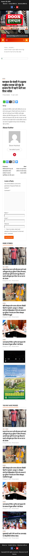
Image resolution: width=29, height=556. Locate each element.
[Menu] (6, 40)
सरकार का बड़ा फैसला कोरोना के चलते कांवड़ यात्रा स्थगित (21, 170)
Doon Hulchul (7, 94)
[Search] (24, 40)
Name (6, 213)
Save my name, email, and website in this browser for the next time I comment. (14, 231)
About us (5, 3)
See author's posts (14, 149)
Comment (7, 190)
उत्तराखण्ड (3, 78)
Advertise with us (22, 3)
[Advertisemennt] (14, 28)
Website (6, 224)
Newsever (22, 552)
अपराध (4, 266)
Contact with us (13, 3)
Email (6, 218)
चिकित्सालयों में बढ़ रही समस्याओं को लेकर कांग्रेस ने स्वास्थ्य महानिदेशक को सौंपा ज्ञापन (8, 171)
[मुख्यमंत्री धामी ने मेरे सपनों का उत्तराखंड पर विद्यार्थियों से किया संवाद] (14, 520)
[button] (6, 40)
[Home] (3, 40)
